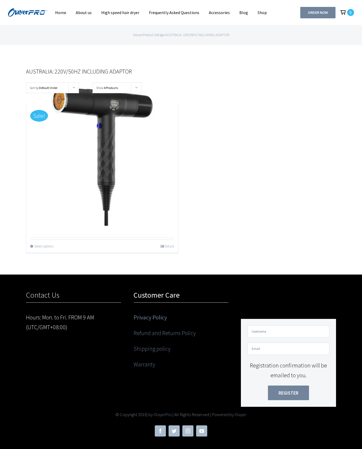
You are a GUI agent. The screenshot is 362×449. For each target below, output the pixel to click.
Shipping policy (152, 348)
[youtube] (201, 431)
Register (288, 393)
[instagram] (187, 431)
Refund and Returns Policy (165, 333)
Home (137, 35)
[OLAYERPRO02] (28, 11)
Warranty (144, 364)
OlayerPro (162, 414)
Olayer (240, 414)
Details (169, 246)
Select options (43, 246)
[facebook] (160, 431)
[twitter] (174, 431)
